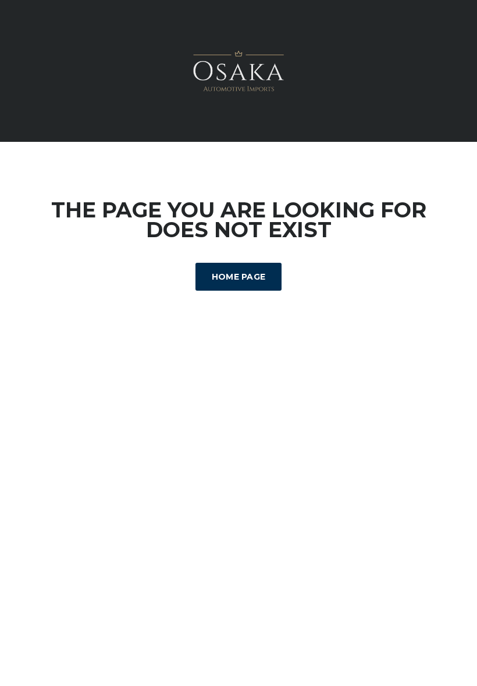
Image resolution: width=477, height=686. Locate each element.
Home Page (239, 276)
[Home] (238, 70)
